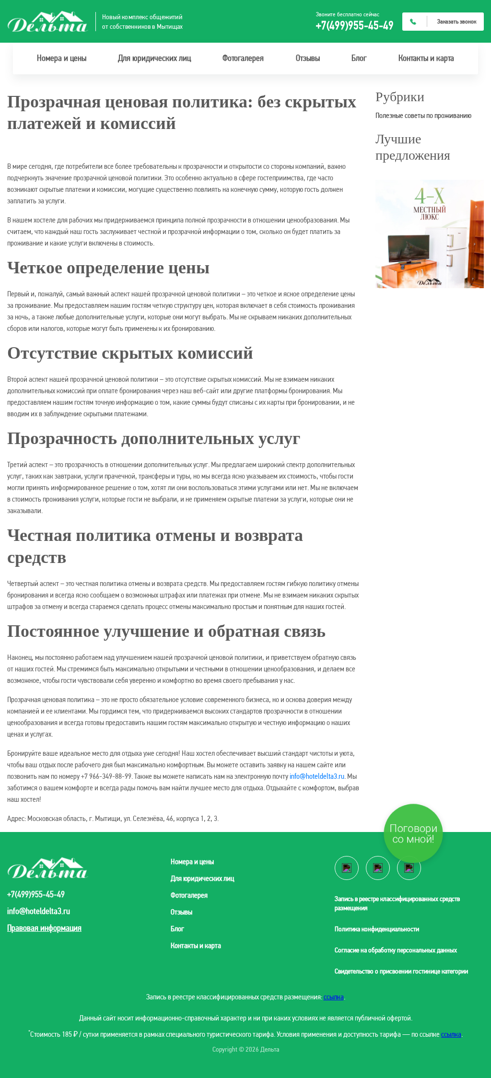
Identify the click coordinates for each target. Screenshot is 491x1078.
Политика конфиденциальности (377, 929)
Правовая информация (44, 927)
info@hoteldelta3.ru (317, 776)
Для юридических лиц (154, 58)
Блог (359, 58)
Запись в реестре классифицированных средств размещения (397, 903)
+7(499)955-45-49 (355, 25)
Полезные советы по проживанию (423, 115)
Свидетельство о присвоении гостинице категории (401, 971)
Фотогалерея (243, 58)
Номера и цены (61, 58)
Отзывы (308, 58)
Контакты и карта (426, 58)
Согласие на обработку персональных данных (396, 950)
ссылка (334, 996)
